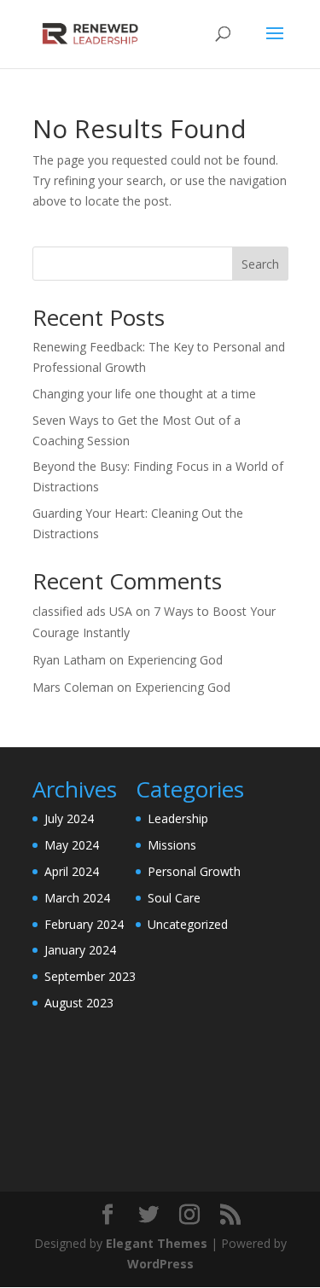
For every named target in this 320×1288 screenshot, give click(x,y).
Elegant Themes (156, 1243)
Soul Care (174, 898)
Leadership (178, 818)
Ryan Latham (69, 660)
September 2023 (90, 976)
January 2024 (80, 950)
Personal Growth (194, 871)
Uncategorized (188, 924)
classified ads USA (82, 611)
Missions (172, 845)
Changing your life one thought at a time (144, 394)
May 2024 (71, 845)
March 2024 (77, 898)
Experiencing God (175, 660)
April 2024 (71, 871)
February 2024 (84, 924)
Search (260, 264)
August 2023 (78, 1003)
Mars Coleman (72, 687)
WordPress (160, 1264)
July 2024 (69, 818)
